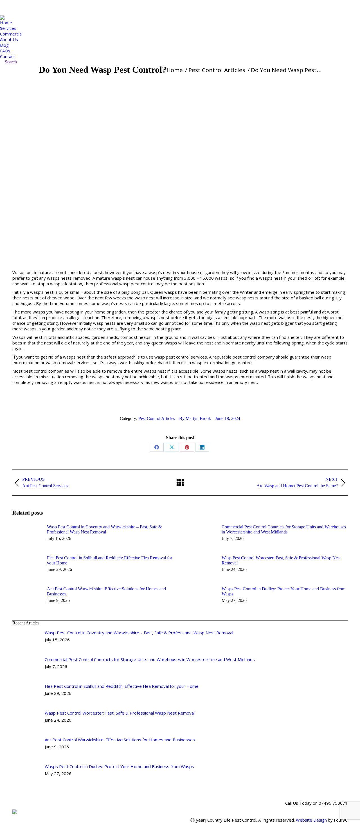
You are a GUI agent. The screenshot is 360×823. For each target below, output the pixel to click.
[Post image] (26, 536)
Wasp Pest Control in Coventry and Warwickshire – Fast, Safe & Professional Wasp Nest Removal (104, 529)
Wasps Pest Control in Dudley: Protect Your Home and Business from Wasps (283, 591)
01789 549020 (34, 7)
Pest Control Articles (156, 418)
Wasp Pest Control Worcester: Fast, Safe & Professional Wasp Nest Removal (281, 560)
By (195, 418)
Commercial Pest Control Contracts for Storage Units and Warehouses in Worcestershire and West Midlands (284, 529)
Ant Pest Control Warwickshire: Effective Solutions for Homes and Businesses (106, 591)
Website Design (311, 820)
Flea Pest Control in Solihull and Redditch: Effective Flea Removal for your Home (109, 560)
